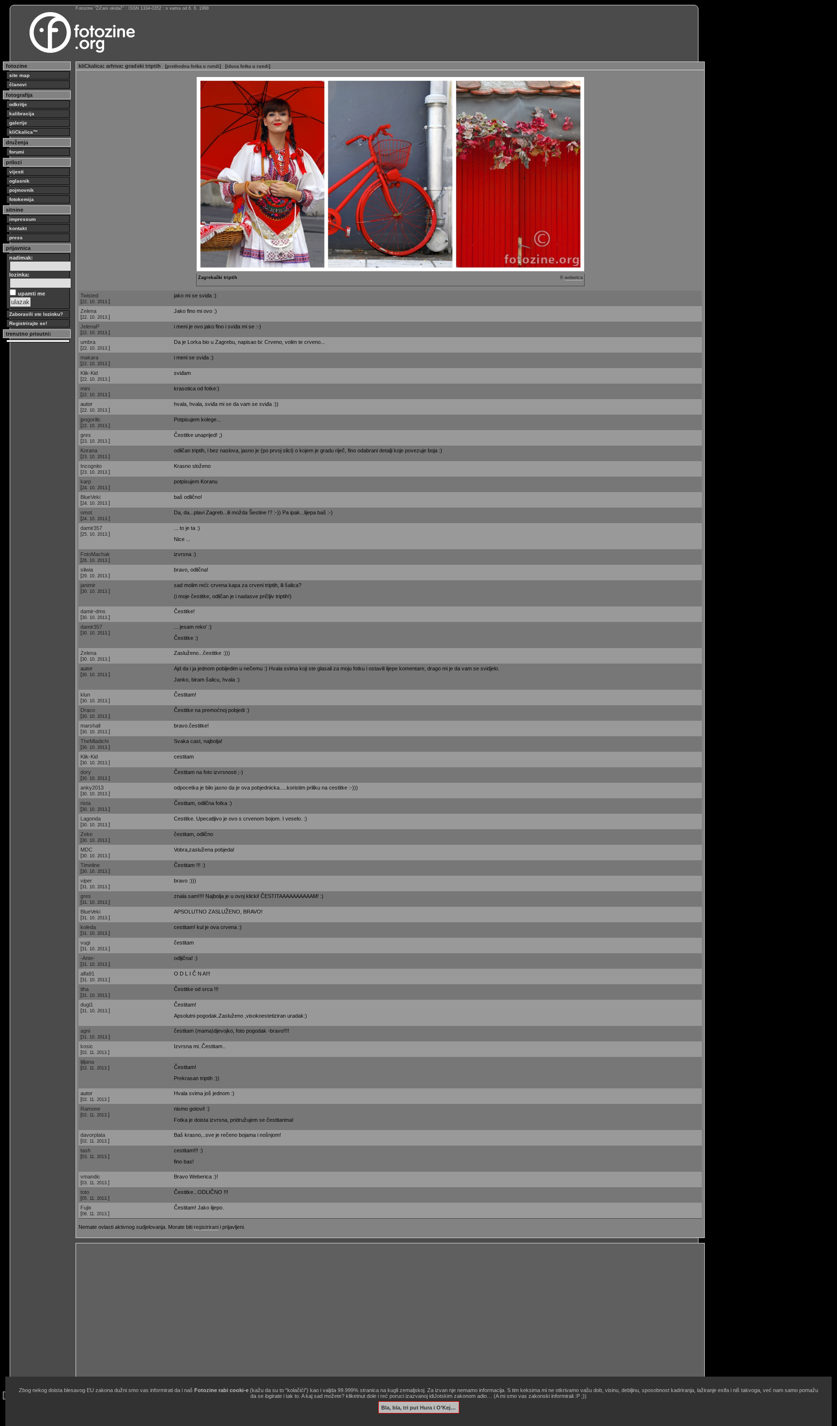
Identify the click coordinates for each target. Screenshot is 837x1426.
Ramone (90, 1109)
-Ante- (87, 958)
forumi (16, 152)
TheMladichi (94, 741)
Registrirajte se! (28, 323)
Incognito (91, 466)
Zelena (88, 311)
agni (85, 1031)
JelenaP (89, 326)
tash (85, 1150)
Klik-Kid (89, 373)
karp (85, 481)
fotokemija (21, 199)
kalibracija (21, 113)
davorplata (92, 1135)
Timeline (90, 865)
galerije (18, 122)
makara (89, 357)
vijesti (16, 171)
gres (85, 435)
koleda (88, 927)
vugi (85, 943)
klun (85, 695)
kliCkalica (90, 66)
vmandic (90, 1176)
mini (85, 388)
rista (85, 803)
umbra (87, 342)
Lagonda (90, 819)
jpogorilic (90, 419)
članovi (18, 84)
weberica (574, 277)
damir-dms (93, 611)
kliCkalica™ (23, 132)
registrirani (206, 1227)
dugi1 (86, 1005)
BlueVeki (90, 497)
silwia (86, 570)
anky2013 (92, 787)
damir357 (91, 528)
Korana (88, 450)
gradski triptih (143, 66)
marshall (90, 725)
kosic (86, 1046)
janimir (87, 585)
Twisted (89, 295)
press (16, 237)
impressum (22, 219)
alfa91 (87, 973)
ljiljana (87, 1062)
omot (86, 512)
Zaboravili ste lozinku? (36, 314)
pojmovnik (21, 190)
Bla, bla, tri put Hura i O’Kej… (418, 1407)
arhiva (114, 66)
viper (86, 881)
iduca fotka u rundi (248, 66)
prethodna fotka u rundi (193, 66)
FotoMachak (95, 554)
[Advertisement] (369, 1313)
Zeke (86, 834)
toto (84, 1192)
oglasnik (19, 181)
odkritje (18, 104)
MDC (86, 849)
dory (85, 772)
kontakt (18, 228)
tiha (84, 989)
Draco (87, 710)
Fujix (86, 1207)
